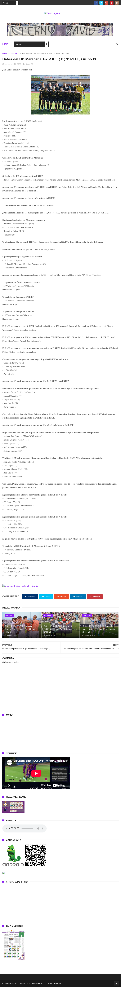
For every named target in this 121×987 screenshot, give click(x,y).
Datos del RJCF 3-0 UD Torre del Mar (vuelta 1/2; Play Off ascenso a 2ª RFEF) (98, 629)
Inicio (5, 44)
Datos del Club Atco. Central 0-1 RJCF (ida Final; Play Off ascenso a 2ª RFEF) (60, 629)
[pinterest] (111, 3)
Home (4, 53)
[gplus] (106, 3)
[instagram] (117, 3)
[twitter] (101, 3)
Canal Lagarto (54, 983)
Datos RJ (14, 53)
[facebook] (96, 3)
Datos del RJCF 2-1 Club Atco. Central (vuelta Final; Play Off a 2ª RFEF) (20, 629)
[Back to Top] (116, 983)
